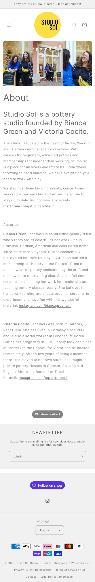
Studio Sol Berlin (27, 563)
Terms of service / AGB (70, 569)
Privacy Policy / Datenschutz (32, 569)
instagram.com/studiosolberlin (29, 206)
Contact (31, 576)
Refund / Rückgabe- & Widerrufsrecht (67, 563)
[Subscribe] (81, 456)
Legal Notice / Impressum (57, 576)
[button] (9, 25)
